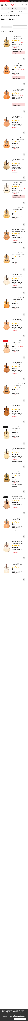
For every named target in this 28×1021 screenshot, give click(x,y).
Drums (25, 12)
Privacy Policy (16, 1011)
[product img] (6, 42)
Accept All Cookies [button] (20, 1019)
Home (3, 15)
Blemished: (14, 49)
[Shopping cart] (25, 5)
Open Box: (14, 102)
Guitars (3, 12)
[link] (18, 37)
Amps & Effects (10, 12)
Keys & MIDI (19, 12)
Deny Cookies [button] (8, 1019)
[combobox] (20, 26)
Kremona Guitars (15, 15)
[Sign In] (22, 5)
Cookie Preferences (21, 1016)
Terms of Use (12, 1016)
